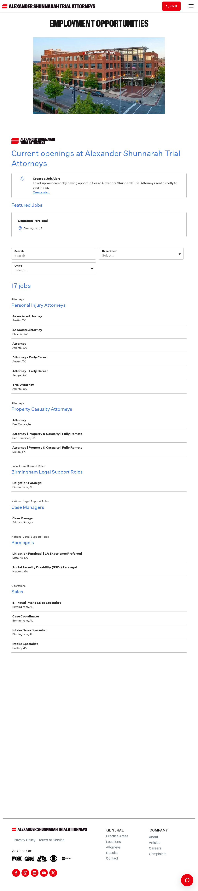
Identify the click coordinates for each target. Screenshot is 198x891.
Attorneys (113, 847)
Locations (113, 842)
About (153, 837)
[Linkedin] (34, 873)
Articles (154, 843)
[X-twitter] (53, 873)
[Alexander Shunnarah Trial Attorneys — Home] (48, 6)
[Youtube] (44, 873)
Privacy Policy (24, 840)
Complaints (157, 854)
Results (112, 853)
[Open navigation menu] (191, 6)
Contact (112, 858)
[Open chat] (187, 880)
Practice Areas (117, 836)
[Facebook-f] (16, 873)
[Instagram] (25, 873)
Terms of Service (51, 840)
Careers (155, 848)
